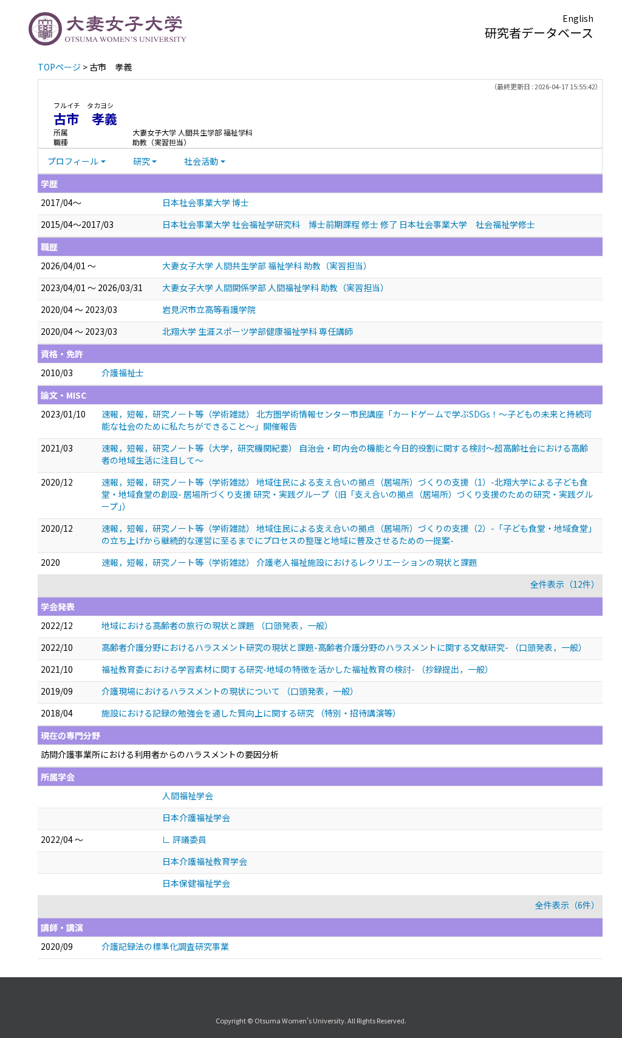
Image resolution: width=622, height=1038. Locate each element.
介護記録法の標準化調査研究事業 (165, 946)
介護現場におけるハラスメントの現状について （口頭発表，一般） (229, 691)
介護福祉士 (122, 372)
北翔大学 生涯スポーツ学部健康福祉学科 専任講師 (257, 331)
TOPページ (59, 67)
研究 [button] (141, 161)
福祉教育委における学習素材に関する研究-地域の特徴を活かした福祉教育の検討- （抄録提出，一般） (297, 669)
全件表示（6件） (567, 905)
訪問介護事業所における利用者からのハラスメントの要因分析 (160, 754)
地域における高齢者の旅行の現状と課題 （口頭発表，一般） (217, 625)
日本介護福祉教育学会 (204, 861)
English (577, 18)
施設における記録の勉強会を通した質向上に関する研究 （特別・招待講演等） (251, 713)
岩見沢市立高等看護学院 (209, 309)
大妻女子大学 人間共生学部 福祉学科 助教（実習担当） (267, 266)
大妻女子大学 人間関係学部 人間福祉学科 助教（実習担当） (275, 287)
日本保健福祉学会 (196, 883)
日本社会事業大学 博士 (205, 202)
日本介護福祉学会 (196, 817)
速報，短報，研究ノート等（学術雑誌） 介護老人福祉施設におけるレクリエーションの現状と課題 (289, 562)
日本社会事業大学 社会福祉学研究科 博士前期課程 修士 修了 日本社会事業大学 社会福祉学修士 (348, 224)
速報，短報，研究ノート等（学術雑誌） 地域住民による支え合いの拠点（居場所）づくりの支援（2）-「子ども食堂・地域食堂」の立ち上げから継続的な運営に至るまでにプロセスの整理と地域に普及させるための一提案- (346, 534)
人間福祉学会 (187, 795)
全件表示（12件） (565, 584)
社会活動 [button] (201, 161)
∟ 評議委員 (184, 839)
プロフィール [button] (72, 161)
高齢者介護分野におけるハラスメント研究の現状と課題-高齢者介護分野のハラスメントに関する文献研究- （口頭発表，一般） (344, 647)
